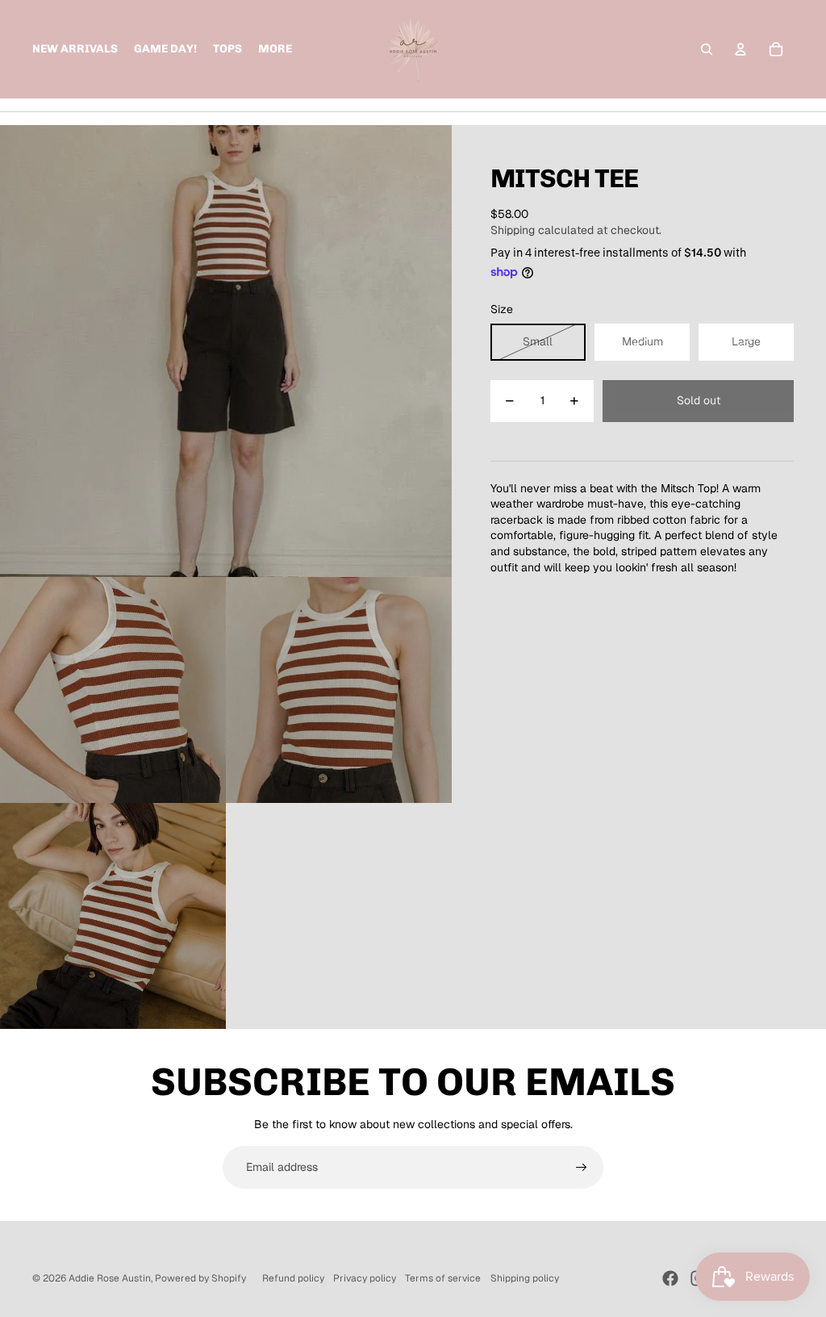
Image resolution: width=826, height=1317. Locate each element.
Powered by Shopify (200, 1278)
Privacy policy (364, 1278)
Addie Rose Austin (110, 1278)
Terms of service (443, 1278)
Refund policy (293, 1278)
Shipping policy (524, 1278)
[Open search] (706, 49)
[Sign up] (581, 1167)
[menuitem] (275, 49)
